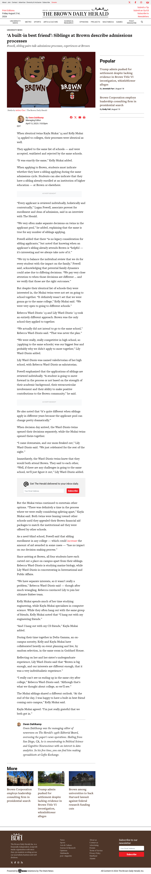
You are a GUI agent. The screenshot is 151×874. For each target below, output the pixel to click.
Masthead (93, 855)
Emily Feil (106, 109)
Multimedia (108, 21)
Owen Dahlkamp (36, 117)
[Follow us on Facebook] (15, 862)
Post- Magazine (131, 22)
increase (72, 541)
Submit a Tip (143, 7)
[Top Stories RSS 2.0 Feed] (22, 862)
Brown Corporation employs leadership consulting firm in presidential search (19, 795)
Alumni (92, 858)
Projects (95, 21)
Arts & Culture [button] (51, 21)
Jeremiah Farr (108, 88)
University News (15, 22)
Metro (28, 21)
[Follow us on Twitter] (12, 862)
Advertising (94, 845)
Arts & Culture (66, 845)
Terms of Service (96, 850)
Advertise (22, 2)
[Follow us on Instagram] (18, 862)
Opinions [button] (83, 21)
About (4, 2)
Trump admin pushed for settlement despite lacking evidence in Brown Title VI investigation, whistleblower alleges (50, 802)
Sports (37, 21)
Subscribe (46, 2)
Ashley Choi (20, 110)
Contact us (94, 842)
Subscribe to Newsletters (143, 15)
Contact (15, 2)
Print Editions (8, 10)
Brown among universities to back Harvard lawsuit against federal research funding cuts (81, 798)
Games (119, 21)
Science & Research (68, 22)
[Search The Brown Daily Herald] (142, 22)
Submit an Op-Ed (141, 10)
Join (9, 2)
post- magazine (66, 855)
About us (93, 839)
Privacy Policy (95, 853)
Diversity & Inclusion (34, 2)
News (62, 839)
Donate (54, 2)
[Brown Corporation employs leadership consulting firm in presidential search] (20, 778)
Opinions (63, 850)
